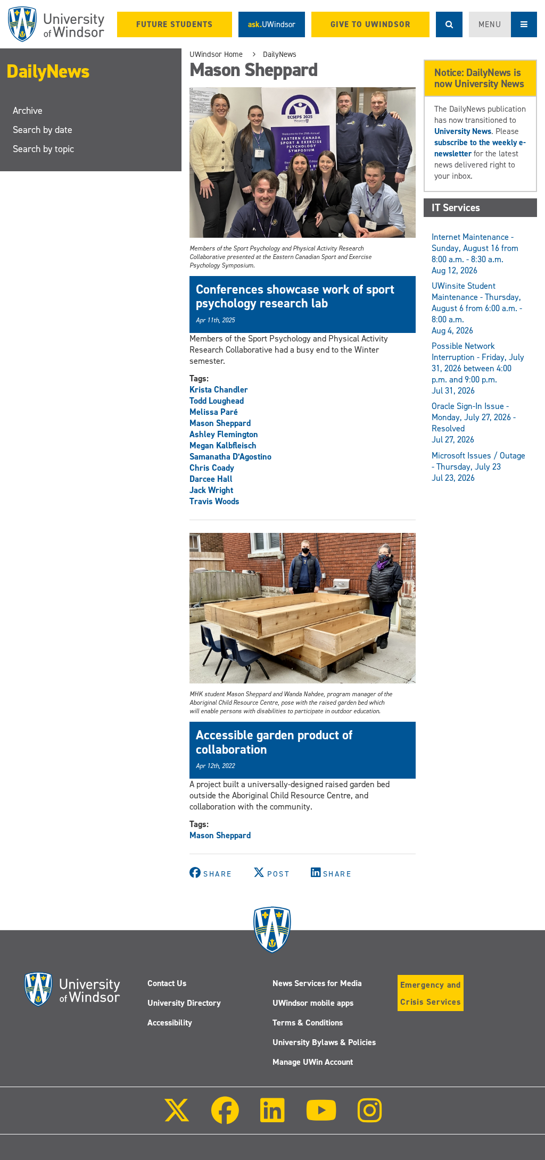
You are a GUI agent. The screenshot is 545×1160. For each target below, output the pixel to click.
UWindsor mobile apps (312, 1002)
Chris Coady (211, 467)
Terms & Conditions (307, 1022)
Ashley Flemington (223, 434)
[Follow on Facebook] (225, 1117)
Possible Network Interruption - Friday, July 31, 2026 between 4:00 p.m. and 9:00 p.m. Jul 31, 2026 (478, 368)
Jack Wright (211, 490)
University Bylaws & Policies (324, 1042)
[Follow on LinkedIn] (272, 1117)
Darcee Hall (211, 479)
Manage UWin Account (312, 1061)
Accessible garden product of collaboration (274, 742)
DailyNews (48, 71)
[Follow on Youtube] (321, 1117)
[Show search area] (449, 24)
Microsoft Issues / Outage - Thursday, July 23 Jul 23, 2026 (478, 466)
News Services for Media (317, 983)
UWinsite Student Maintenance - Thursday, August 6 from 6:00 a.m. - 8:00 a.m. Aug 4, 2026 (477, 308)
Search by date (42, 129)
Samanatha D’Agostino (230, 456)
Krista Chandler (218, 389)
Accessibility (169, 1022)
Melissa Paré (213, 412)
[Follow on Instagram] (370, 1117)
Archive (28, 110)
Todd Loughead (216, 400)
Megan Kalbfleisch (223, 445)
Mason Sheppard (220, 423)
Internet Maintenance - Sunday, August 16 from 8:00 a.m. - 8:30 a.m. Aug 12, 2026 (475, 253)
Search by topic (43, 149)
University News (462, 131)
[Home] (56, 24)
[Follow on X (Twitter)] (176, 1117)
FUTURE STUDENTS (174, 24)
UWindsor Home (216, 54)
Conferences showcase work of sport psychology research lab (295, 296)
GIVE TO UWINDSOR (370, 24)
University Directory (184, 1002)
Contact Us (166, 983)
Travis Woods (214, 501)
